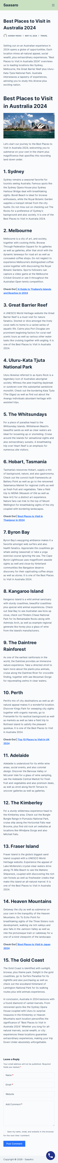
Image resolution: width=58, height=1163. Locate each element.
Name (9, 1075)
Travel (43, 36)
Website (10, 1094)
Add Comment (14, 1104)
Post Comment (14, 1143)
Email (9, 1084)
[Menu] (53, 5)
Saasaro (10, 5)
